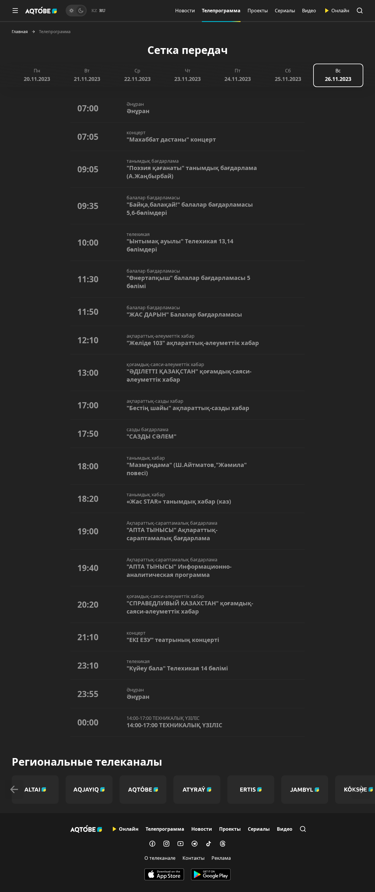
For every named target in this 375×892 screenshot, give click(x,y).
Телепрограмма (221, 10)
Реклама (221, 858)
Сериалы (285, 10)
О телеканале (159, 858)
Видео (309, 10)
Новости (185, 10)
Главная (20, 31)
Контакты (193, 858)
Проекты (258, 10)
